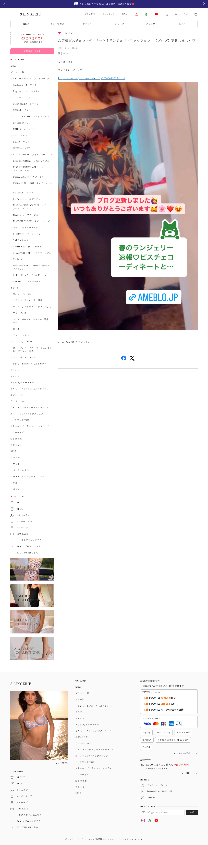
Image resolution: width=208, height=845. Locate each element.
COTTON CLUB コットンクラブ (31, 116)
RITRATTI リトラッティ (26, 233)
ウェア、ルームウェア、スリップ (30, 476)
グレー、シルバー (22, 335)
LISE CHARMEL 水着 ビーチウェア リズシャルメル (32, 169)
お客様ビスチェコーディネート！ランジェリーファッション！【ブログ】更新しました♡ (126, 40)
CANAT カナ (21, 110)
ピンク (16, 328)
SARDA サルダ (20, 240)
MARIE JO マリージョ (25, 214)
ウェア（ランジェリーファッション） (29, 407)
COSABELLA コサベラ (26, 103)
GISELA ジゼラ (22, 148)
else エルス (20, 135)
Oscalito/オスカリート (25, 227)
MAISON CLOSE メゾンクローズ (31, 221)
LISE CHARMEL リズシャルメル (31, 160)
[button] (14, 14)
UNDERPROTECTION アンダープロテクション (32, 267)
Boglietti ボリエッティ (26, 91)
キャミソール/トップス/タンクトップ (29, 388)
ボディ (182, 23)
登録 (192, 812)
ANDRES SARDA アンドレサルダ (31, 78)
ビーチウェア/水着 (19, 419)
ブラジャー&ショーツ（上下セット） (29, 363)
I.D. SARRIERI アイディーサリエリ (32, 154)
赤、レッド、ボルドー (24, 293)
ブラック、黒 (20, 312)
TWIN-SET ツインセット (27, 246)
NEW (26, 23)
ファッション (108, 14)
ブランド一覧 (17, 72)
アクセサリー (17, 444)
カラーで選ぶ (57, 23)
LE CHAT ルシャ (24, 192)
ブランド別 (90, 14)
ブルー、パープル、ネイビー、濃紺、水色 (32, 321)
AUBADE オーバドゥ (25, 84)
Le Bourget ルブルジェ (26, 199)
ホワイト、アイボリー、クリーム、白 (32, 306)
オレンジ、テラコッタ (24, 357)
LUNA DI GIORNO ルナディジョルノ (32, 184)
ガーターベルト (18, 401)
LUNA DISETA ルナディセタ (28, 176)
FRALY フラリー (22, 141)
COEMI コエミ (23, 97)
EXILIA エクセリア (24, 129)
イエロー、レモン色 (23, 341)
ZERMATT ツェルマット (26, 281)
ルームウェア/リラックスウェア (26, 413)
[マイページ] (176, 14)
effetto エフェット (23, 122)
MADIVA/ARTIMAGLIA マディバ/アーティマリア (32, 207)
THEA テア (19, 259)
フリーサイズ (17, 432)
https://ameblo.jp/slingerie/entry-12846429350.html (91, 78)
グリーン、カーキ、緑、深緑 (27, 300)
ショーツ (119, 23)
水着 (15, 482)
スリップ (150, 23)
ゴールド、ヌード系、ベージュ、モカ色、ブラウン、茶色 (32, 349)
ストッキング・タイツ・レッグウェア (29, 426)
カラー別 (15, 287)
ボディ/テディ (17, 394)
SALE (125, 14)
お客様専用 (16, 438)
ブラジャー (88, 23)
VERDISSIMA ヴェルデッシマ (30, 275)
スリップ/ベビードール (22, 382)
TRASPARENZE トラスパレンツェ (32, 252)
